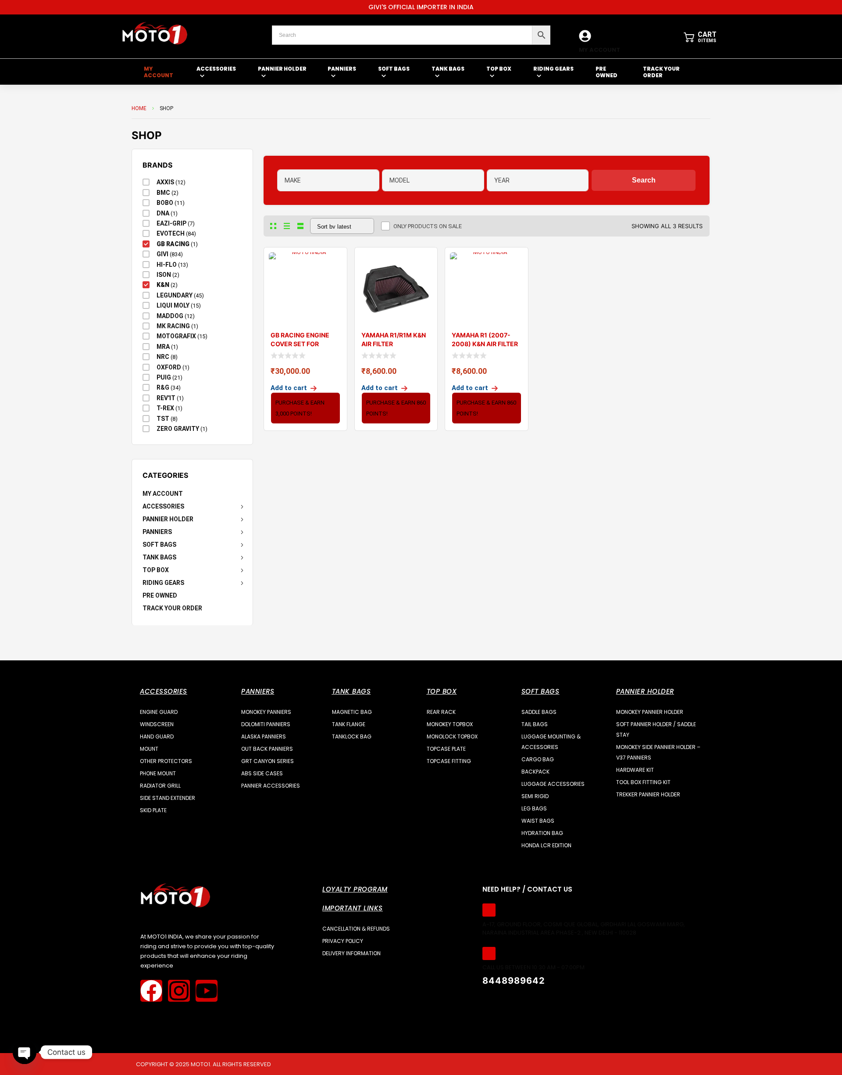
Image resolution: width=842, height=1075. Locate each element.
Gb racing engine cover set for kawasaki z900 (300, 343)
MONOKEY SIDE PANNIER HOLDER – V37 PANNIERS (658, 752)
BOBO (165, 202)
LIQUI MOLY (173, 305)
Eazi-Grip (171, 223)
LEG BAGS (534, 808)
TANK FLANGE (348, 724)
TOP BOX (156, 569)
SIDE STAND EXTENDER (167, 798)
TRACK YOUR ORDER (172, 608)
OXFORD (169, 367)
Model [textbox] (399, 180)
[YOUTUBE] (207, 991)
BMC (163, 192)
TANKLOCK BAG (351, 736)
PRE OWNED (160, 595)
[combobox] (328, 180)
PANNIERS (157, 531)
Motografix (176, 336)
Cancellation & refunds (356, 928)
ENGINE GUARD (159, 712)
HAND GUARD (157, 736)
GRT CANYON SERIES (267, 761)
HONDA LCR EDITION (546, 845)
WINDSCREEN (157, 724)
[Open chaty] (24, 1052)
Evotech (171, 233)
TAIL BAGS (534, 724)
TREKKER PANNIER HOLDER (648, 794)
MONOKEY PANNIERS (266, 712)
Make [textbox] (293, 180)
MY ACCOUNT (599, 50)
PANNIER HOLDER (168, 519)
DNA (163, 213)
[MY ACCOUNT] (585, 36)
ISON (164, 274)
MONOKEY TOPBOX (450, 724)
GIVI (162, 254)
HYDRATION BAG (542, 833)
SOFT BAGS (159, 544)
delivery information (351, 953)
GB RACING (173, 243)
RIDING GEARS (163, 582)
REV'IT (166, 397)
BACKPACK (535, 771)
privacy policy (342, 941)
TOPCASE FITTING (449, 761)
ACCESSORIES (163, 506)
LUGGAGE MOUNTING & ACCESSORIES (551, 742)
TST (163, 418)
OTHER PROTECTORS (166, 761)
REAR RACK (441, 712)
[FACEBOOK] (151, 991)
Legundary (175, 295)
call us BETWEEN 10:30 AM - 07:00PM (533, 967)
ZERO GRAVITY (178, 428)
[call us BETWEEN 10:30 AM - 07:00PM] (489, 953)
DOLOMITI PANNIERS (265, 724)
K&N (163, 284)
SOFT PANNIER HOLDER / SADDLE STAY (656, 729)
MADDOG (170, 315)
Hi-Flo (167, 264)
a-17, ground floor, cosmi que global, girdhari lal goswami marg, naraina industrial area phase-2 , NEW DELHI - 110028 (583, 928)
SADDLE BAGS (539, 712)
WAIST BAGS (537, 820)
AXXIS (165, 182)
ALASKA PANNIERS (263, 736)
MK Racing (173, 326)
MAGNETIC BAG (352, 712)
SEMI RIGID (535, 796)
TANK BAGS (159, 557)
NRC (163, 356)
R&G (163, 387)
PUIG (164, 377)
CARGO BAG (537, 759)
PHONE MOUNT (158, 773)
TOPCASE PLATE (446, 748)
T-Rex (165, 408)
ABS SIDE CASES (262, 773)
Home (139, 108)
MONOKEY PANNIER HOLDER (649, 712)
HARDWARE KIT (635, 770)
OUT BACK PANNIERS (267, 748)
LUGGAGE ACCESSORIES (553, 784)
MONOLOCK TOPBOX (452, 736)
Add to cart (289, 388)
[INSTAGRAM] (179, 991)
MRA (163, 346)
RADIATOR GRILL (160, 785)
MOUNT (149, 748)
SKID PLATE (153, 810)
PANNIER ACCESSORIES (270, 785)
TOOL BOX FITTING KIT (643, 782)
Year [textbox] (502, 180)
